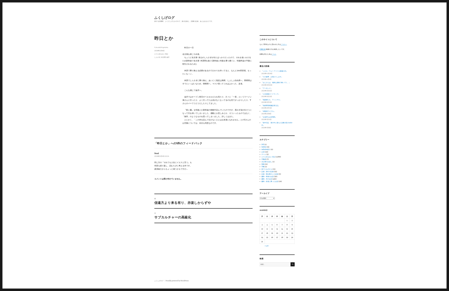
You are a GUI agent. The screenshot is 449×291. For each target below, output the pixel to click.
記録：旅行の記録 (267, 172)
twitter (263, 147)
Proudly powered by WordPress (177, 281)
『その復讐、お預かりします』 (272, 77)
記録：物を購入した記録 (269, 174)
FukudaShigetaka (161, 47)
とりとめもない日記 (161, 54)
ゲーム (263, 154)
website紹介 (265, 149)
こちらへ (284, 44)
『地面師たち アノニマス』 (271, 100)
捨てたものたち (266, 169)
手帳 (262, 167)
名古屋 (163, 57)
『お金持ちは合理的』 (269, 117)
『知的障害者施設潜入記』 (270, 105)
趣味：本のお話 (266, 179)
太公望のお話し (266, 162)
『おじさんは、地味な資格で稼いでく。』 (275, 83)
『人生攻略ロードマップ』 (270, 94)
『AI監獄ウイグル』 (268, 111)
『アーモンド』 (266, 88)
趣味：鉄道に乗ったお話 (269, 181)
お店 (262, 152)
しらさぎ (157, 57)
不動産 (263, 159)
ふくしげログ (164, 18)
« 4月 (267, 246)
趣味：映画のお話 (267, 176)
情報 (262, 164)
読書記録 (263, 49)
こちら (274, 54)
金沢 (167, 57)
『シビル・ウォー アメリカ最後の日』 (274, 71)
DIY (262, 145)
